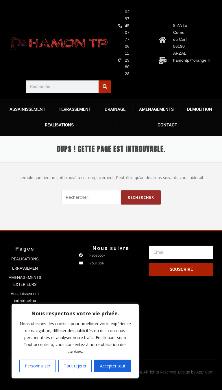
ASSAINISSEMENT (27, 109)
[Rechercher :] (91, 197)
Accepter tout (112, 366)
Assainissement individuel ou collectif (25, 300)
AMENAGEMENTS (156, 109)
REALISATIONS (59, 125)
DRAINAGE (115, 109)
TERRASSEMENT (75, 109)
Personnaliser (37, 366)
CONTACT (167, 125)
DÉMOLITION (199, 109)
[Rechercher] (105, 86)
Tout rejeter (75, 366)
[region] (75, 341)
